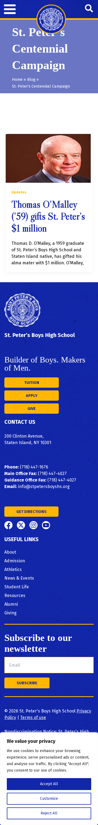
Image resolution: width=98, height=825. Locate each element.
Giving (10, 612)
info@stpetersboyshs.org (44, 486)
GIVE (31, 408)
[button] (89, 9)
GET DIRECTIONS (31, 511)
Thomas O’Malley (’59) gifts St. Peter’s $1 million (48, 216)
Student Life (16, 586)
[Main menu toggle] (10, 9)
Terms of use (33, 717)
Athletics (13, 569)
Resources (14, 595)
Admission (14, 560)
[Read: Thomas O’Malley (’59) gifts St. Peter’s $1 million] (49, 158)
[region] (49, 778)
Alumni (11, 604)
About (10, 552)
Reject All (49, 813)
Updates (18, 192)
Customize (49, 798)
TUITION (31, 382)
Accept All (49, 784)
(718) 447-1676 (34, 467)
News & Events (19, 578)
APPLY (32, 395)
